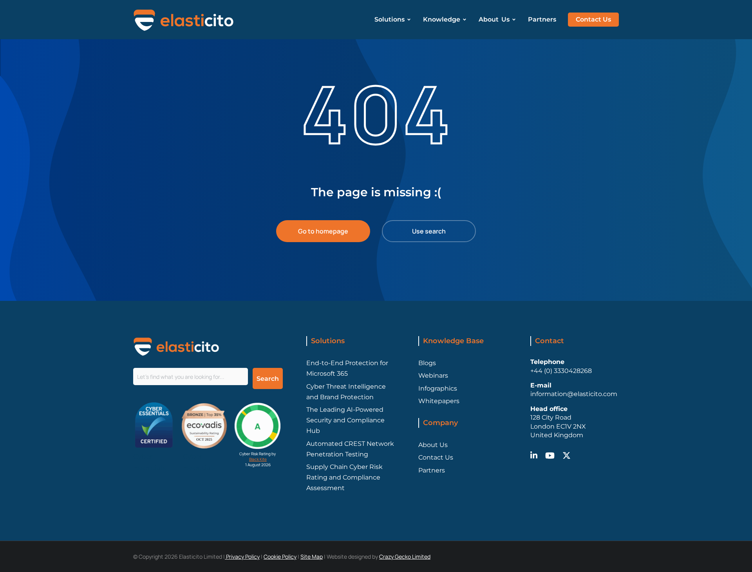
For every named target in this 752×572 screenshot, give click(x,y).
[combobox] (190, 376)
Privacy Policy (242, 556)
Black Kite (258, 459)
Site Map (311, 556)
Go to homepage (323, 231)
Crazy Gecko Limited (404, 556)
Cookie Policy (280, 556)
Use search (429, 231)
